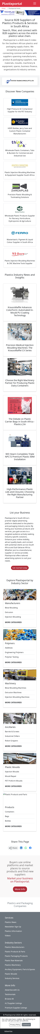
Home (3, 8)
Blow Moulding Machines (15, 688)
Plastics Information (13, 931)
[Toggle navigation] (35, 3)
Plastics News (10, 922)
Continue (26, 1025)
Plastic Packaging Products (16, 956)
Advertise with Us (12, 990)
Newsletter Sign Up (13, 926)
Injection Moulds (12, 771)
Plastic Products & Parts (15, 951)
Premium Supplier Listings (16, 1007)
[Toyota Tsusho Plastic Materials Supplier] (20, 81)
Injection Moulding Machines (17, 697)
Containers (9, 811)
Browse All (9, 999)
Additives (9, 648)
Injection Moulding (13, 617)
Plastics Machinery (13, 965)
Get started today (19, 568)
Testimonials (10, 994)
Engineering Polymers (14, 652)
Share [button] (14, 848)
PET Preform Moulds (13, 781)
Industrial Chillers (12, 736)
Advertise (8, 1031)
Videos (8, 935)
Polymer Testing (12, 657)
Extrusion (9, 612)
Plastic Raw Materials (14, 960)
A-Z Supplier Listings (13, 1003)
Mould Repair (10, 776)
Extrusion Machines (13, 692)
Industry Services (12, 978)
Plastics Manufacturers (14, 947)
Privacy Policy (15, 1025)
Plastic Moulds (11, 974)
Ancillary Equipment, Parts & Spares (20, 969)
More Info (20, 889)
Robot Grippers (11, 740)
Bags (7, 816)
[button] (21, 847)
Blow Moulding (11, 607)
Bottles (8, 821)
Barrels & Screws (12, 731)
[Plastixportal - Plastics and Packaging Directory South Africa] (12, 3)
